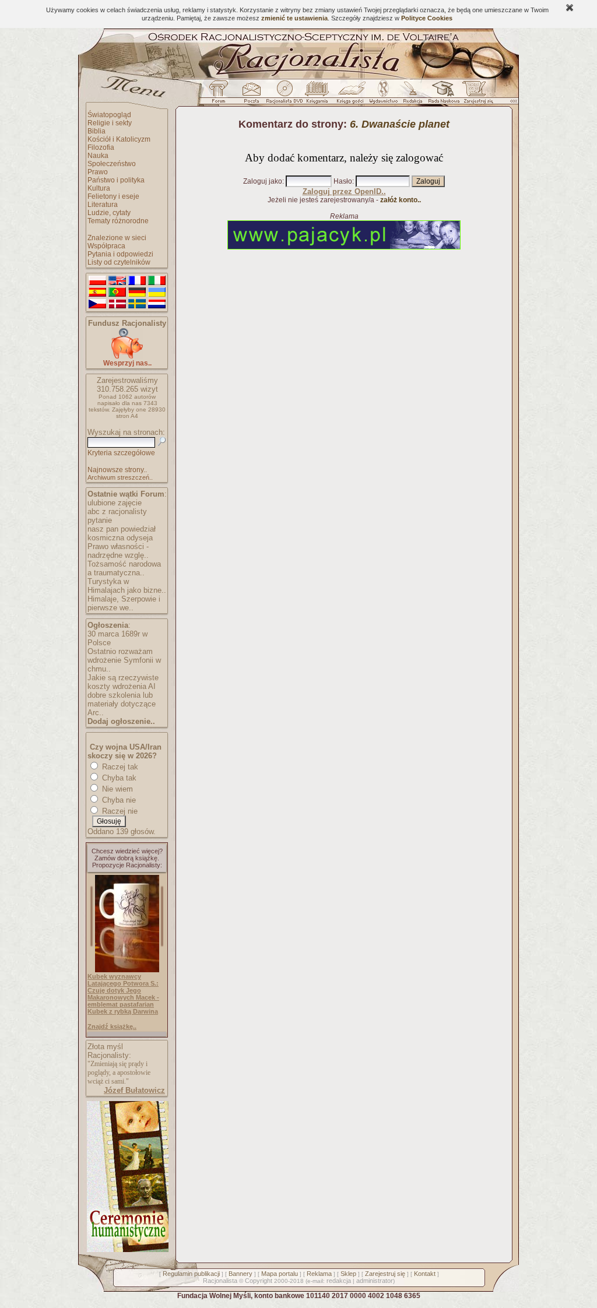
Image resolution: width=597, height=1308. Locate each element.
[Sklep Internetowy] (318, 95)
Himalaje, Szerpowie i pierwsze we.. (123, 603)
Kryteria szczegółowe (121, 453)
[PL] (97, 281)
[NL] (157, 304)
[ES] (97, 292)
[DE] (137, 292)
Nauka (97, 156)
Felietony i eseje (113, 196)
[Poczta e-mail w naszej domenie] (251, 95)
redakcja (338, 1280)
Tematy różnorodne (118, 221)
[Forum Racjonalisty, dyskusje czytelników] (221, 95)
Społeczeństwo (111, 164)
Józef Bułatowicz (134, 1090)
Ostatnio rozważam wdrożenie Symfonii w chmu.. (124, 660)
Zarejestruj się (385, 1273)
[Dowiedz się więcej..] (126, 1250)
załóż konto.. (400, 200)
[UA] (157, 292)
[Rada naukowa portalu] (442, 95)
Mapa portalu (279, 1273)
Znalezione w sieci (116, 238)
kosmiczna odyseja (120, 537)
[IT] (157, 281)
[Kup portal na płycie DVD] (284, 95)
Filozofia (100, 147)
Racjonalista (220, 1280)
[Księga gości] (352, 95)
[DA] (117, 304)
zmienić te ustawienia (294, 18)
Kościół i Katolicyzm (118, 139)
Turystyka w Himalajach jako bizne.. (126, 586)
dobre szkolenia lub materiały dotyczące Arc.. (121, 704)
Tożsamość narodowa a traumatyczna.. (124, 568)
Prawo (97, 172)
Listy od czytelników (118, 262)
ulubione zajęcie (114, 502)
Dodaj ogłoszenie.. (121, 721)
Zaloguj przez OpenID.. (344, 191)
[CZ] (97, 304)
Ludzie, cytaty (109, 213)
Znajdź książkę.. (111, 1026)
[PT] (117, 292)
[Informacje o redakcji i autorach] (411, 95)
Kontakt (425, 1273)
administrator (374, 1280)
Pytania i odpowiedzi (120, 254)
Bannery (240, 1273)
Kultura (98, 188)
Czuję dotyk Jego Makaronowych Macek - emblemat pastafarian (123, 997)
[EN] (117, 281)
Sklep (348, 1273)
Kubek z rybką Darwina (122, 1011)
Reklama (319, 1273)
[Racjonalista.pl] (298, 77)
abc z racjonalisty (117, 511)
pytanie (99, 520)
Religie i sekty (109, 123)
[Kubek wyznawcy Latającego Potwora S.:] (127, 970)
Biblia (96, 131)
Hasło (342, 181)
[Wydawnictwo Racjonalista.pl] (383, 95)
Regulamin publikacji (191, 1273)
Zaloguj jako (262, 181)
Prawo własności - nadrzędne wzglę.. (118, 551)
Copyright (258, 1280)
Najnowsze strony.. (117, 470)
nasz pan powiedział (121, 529)
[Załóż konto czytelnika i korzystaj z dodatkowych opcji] (475, 95)
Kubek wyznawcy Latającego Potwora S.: (123, 980)
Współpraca (106, 246)
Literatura (102, 205)
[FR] (137, 281)
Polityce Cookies (426, 18)
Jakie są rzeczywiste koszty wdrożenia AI (123, 682)
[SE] (137, 304)
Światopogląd (109, 115)
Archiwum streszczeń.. (120, 477)
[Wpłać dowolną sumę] (127, 356)
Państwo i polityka (116, 180)
